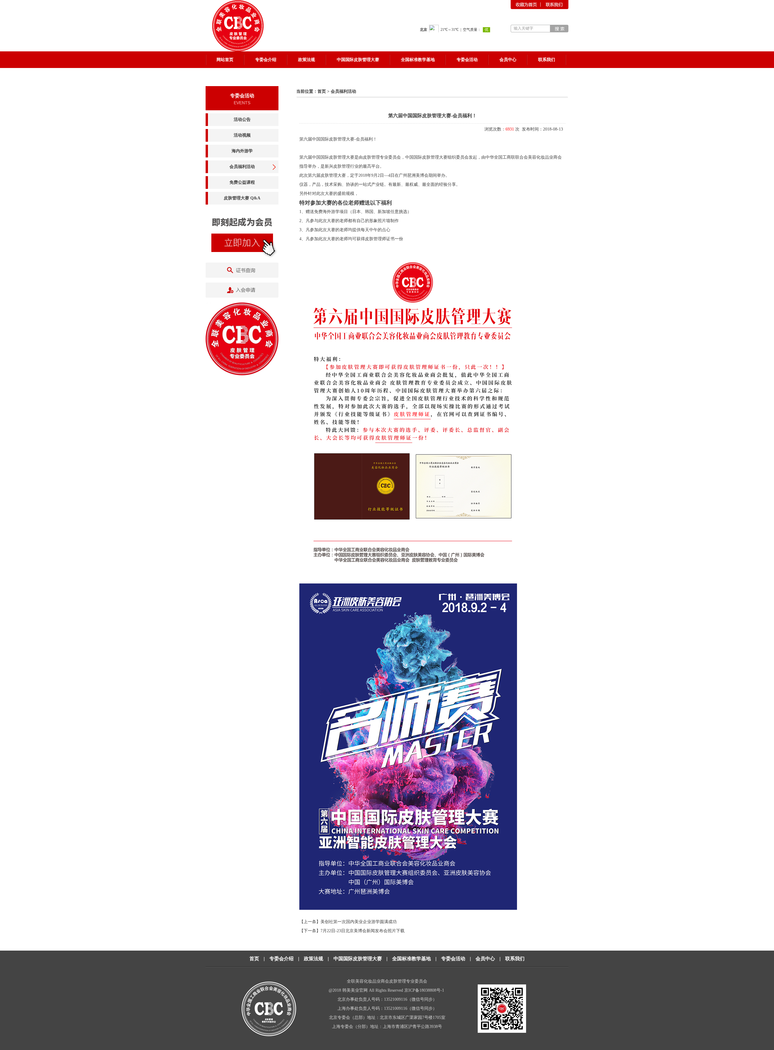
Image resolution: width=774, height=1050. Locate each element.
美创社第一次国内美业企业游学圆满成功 (358, 921)
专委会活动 (453, 958)
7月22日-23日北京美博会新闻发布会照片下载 (362, 931)
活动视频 (242, 135)
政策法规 (313, 958)
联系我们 (515, 958)
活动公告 (242, 119)
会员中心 (485, 958)
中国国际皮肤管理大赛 (357, 958)
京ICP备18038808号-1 (424, 990)
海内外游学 (242, 151)
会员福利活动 (242, 166)
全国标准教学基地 (411, 958)
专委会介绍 (281, 958)
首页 (321, 91)
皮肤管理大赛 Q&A (242, 198)
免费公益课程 (242, 182)
